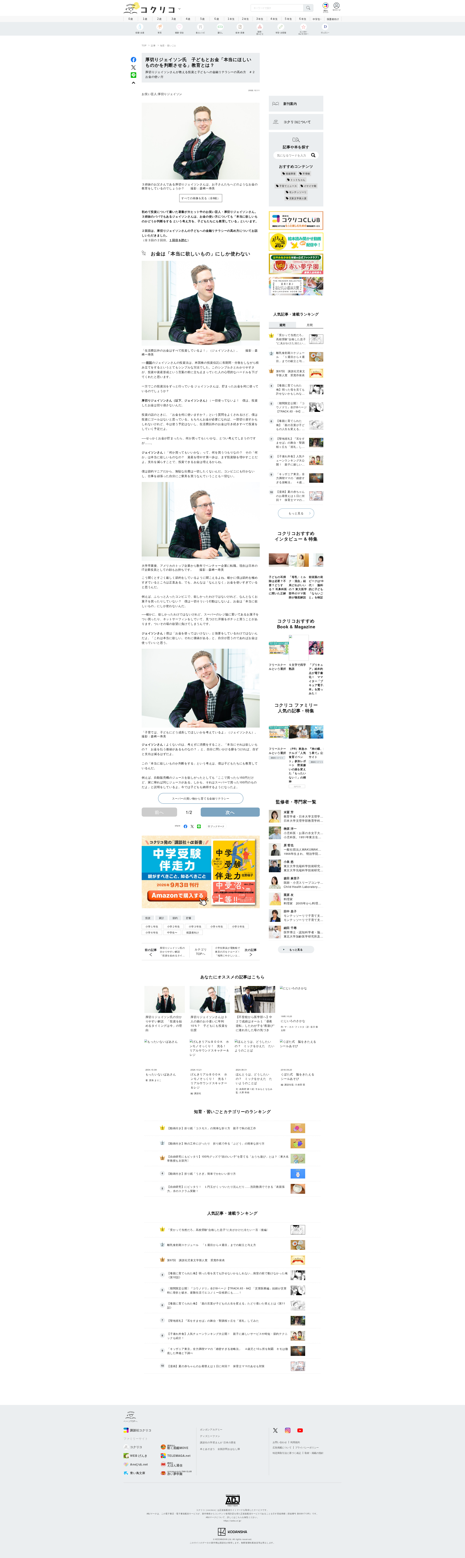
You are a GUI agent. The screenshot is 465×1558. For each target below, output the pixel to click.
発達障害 (291, 173)
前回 (149, 362)
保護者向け (333, 19)
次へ (230, 812)
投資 (147, 918)
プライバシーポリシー (307, 1447)
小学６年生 (151, 932)
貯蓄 (188, 918)
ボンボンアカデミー (211, 1429)
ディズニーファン (210, 1436)
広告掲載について (282, 1447)
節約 (175, 918)
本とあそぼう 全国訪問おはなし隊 (220, 1449)
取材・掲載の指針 (314, 1453)
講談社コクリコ (277, 757)
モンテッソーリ (298, 192)
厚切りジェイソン (170, 94)
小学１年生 (151, 926)
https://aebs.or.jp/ (232, 1520)
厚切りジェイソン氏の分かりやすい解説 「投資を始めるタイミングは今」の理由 (172, 951)
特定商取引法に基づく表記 (287, 1453)
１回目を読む (178, 240)
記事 (153, 45)
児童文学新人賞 (298, 198)
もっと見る (296, 513)
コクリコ (297, 786)
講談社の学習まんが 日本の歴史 (218, 1442)
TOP (144, 45)
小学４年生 (216, 926)
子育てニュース (288, 186)
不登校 (306, 173)
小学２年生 (173, 926)
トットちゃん (298, 179)
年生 (231, 18)
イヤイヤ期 (310, 186)
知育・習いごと (168, 45)
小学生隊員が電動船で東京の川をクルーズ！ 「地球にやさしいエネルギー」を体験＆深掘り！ (228, 951)
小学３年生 (195, 926)
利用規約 (295, 1442)
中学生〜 (172, 932)
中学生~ (317, 19)
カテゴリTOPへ (201, 951)
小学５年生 (238, 926)
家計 (161, 918)
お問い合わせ (280, 1442)
